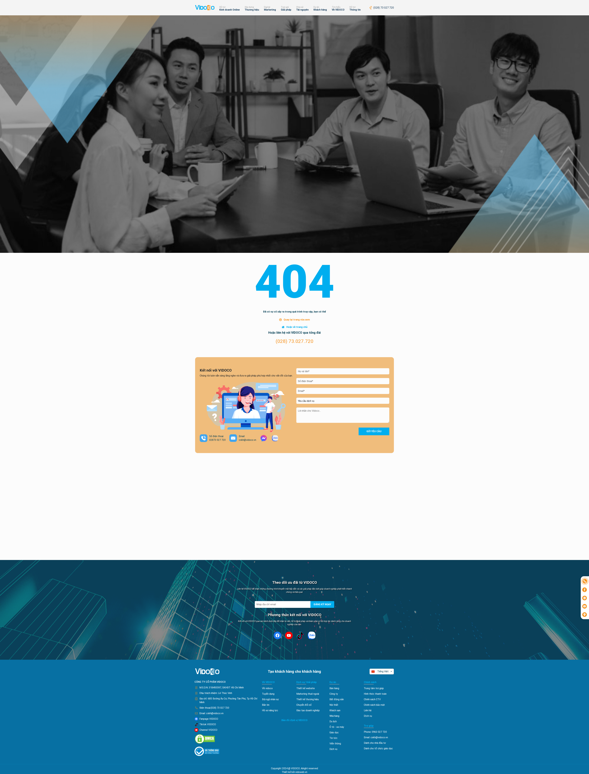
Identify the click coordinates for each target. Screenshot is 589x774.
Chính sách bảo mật (374, 704)
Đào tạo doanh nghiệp (308, 710)
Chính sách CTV (372, 699)
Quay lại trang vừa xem (297, 319)
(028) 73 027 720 (383, 7)
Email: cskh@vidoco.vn (376, 737)
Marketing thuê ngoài (307, 693)
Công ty (333, 693)
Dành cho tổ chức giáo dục (378, 748)
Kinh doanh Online (229, 9)
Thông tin (355, 9)
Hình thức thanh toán (375, 693)
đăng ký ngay (322, 604)
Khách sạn (334, 710)
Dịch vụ (333, 749)
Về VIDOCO (338, 9)
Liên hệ (367, 710)
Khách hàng (320, 9)
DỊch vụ (368, 715)
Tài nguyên (302, 9)
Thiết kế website (305, 688)
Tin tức (333, 738)
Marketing (270, 9)
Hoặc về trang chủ (296, 327)
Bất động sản (336, 699)
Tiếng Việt (383, 671)
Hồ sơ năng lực (270, 710)
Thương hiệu (252, 9)
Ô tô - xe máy (336, 727)
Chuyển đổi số (304, 704)
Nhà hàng (334, 715)
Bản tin (265, 704)
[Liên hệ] (585, 580)
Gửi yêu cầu (373, 431)
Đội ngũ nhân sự (270, 699)
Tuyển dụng (268, 693)
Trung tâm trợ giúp (374, 688)
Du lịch (333, 721)
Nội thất (333, 704)
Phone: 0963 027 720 (375, 731)
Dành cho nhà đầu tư (375, 742)
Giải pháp (286, 9)
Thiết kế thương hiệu (307, 699)
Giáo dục (334, 732)
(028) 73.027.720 (294, 341)
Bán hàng (334, 688)
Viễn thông (335, 743)
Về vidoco (267, 688)
